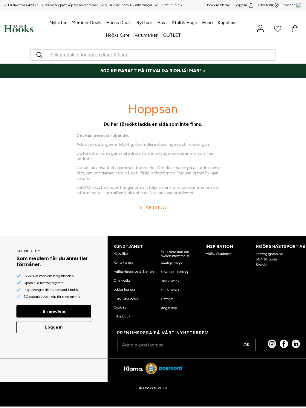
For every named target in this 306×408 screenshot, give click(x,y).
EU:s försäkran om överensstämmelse (175, 254)
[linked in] (296, 344)
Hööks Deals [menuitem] (118, 22)
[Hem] (18, 28)
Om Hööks (122, 280)
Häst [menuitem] (162, 22)
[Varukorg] (294, 28)
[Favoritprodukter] (277, 28)
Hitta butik (266, 5)
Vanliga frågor (172, 263)
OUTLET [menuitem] (172, 35)
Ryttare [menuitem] (144, 22)
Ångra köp (169, 308)
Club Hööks (170, 290)
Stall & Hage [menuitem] (184, 22)
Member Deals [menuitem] (86, 22)
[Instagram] (272, 344)
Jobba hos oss (124, 289)
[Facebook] (284, 344)
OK (246, 344)
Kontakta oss (123, 262)
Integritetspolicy (126, 298)
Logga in (241, 5)
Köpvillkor (121, 253)
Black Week (170, 281)
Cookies (120, 307)
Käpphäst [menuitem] (227, 22)
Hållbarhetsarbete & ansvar (135, 271)
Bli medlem (54, 311)
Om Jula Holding (174, 272)
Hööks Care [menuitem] (118, 35)
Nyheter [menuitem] (58, 22)
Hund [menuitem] (207, 22)
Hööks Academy (218, 253)
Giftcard (167, 299)
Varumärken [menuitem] (146, 35)
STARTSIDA (153, 207)
